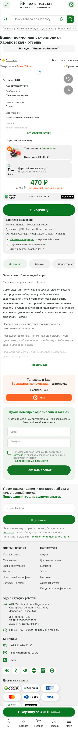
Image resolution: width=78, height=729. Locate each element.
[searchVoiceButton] (61, 19)
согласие (18, 455)
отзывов (11, 60)
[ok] (16, 670)
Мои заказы (9, 560)
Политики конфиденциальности (30, 461)
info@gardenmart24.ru (24, 652)
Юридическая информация (55, 588)
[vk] (6, 670)
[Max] (71, 4)
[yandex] (34, 670)
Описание (15, 263)
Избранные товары (14, 565)
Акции (44, 554)
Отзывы (39, 263)
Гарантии (45, 565)
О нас (43, 571)
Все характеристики (39, 132)
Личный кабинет (14, 547)
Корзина (7, 571)
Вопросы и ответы (13, 582)
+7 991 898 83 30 (21, 645)
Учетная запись (12, 554)
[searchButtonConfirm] (70, 19)
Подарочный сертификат (17, 577)
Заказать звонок (39, 470)
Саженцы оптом (49, 582)
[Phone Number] (6, 4)
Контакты (45, 577)
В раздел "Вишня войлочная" (39, 48)
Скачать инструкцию (22, 239)
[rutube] (43, 670)
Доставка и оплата (50, 560)
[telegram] (25, 670)
